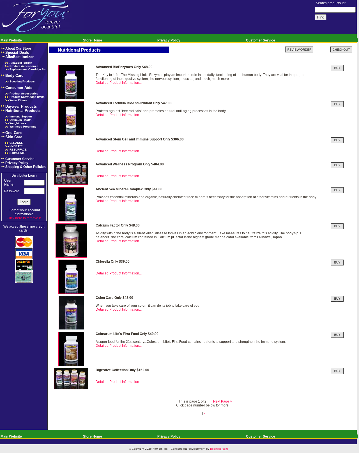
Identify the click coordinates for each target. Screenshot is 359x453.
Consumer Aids (18, 87)
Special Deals (17, 52)
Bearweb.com (219, 448)
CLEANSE (16, 142)
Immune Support (21, 116)
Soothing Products (22, 81)
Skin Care (13, 137)
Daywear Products (21, 106)
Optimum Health (20, 119)
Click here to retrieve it (24, 218)
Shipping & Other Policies (25, 167)
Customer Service (260, 40)
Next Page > (222, 401)
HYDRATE (16, 146)
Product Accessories (24, 66)
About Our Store (18, 48)
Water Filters (18, 100)
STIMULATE (17, 152)
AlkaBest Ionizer (19, 57)
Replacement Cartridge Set (28, 69)
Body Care (14, 75)
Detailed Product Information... (119, 83)
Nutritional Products (22, 110)
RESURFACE (18, 149)
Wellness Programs (23, 126)
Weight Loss (18, 123)
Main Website (11, 40)
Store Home (92, 40)
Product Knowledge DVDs (27, 96)
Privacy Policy (168, 40)
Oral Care (13, 133)
